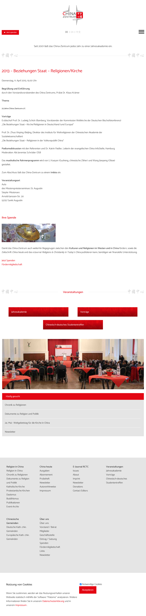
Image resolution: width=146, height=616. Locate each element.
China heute (46, 467)
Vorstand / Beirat (48, 527)
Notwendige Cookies (92, 584)
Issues (76, 471)
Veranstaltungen (114, 467)
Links (42, 551)
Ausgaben (44, 471)
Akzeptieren (88, 590)
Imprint (76, 479)
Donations (78, 487)
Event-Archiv (12, 507)
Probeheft (44, 479)
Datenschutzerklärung (53, 601)
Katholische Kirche (15, 487)
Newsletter (45, 483)
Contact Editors (80, 491)
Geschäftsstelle (47, 535)
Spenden (44, 543)
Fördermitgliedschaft (12, 264)
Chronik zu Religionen (17, 475)
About (76, 475)
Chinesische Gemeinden (12, 521)
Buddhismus (12, 499)
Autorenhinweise (48, 487)
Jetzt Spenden (8, 260)
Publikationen (13, 503)
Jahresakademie (19, 312)
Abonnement (46, 475)
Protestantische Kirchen (18, 491)
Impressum (45, 491)
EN (72, 32)
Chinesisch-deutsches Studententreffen (65, 325)
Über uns (44, 519)
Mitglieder (44, 531)
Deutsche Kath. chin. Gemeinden (16, 529)
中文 (78, 32)
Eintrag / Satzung (48, 539)
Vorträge (84, 312)
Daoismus (11, 495)
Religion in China (15, 467)
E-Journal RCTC (81, 467)
